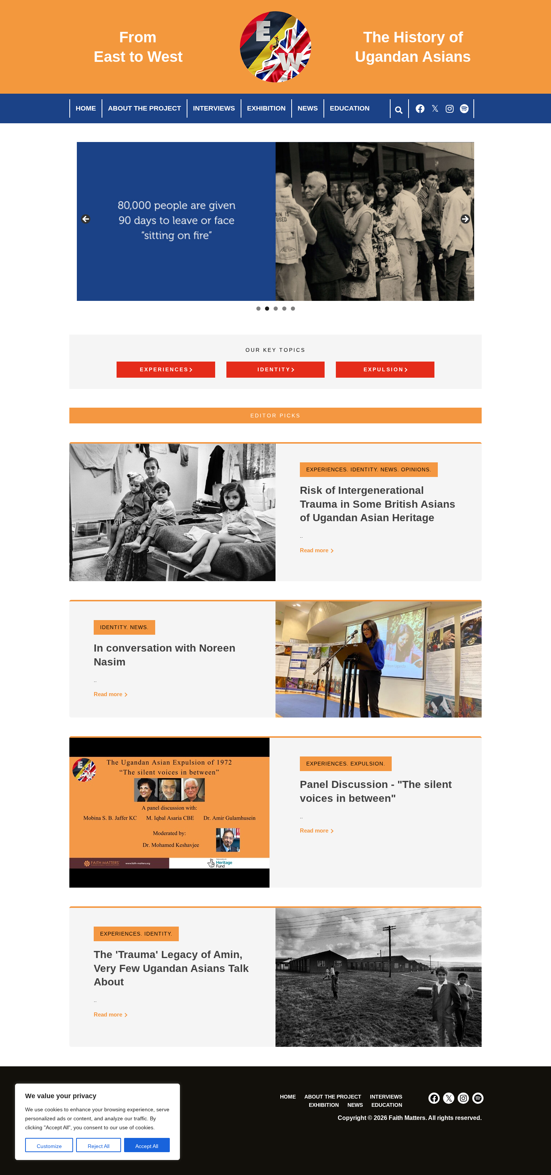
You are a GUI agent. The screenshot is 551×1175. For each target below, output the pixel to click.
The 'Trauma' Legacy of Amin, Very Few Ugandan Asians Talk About (171, 968)
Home (86, 108)
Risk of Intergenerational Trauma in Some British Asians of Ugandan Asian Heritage (377, 503)
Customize (49, 1146)
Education (350, 108)
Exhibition (266, 108)
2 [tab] (267, 308)
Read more (315, 550)
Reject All (98, 1146)
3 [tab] (276, 308)
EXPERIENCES (164, 369)
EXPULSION (384, 369)
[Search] (398, 108)
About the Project (144, 108)
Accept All (146, 1146)
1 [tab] (258, 308)
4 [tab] (284, 308)
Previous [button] (86, 219)
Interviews (214, 108)
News (308, 108)
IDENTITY (274, 369)
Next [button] (464, 219)
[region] (97, 1122)
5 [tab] (293, 308)
